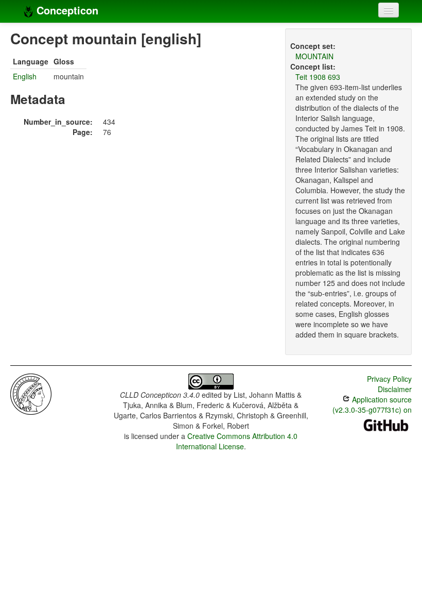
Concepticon (65, 10)
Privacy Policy (389, 379)
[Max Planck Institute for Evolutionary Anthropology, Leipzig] (30, 393)
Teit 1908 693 (317, 77)
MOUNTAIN (314, 56)
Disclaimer (395, 389)
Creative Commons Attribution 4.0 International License (237, 441)
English (25, 76)
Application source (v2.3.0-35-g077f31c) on (372, 404)
